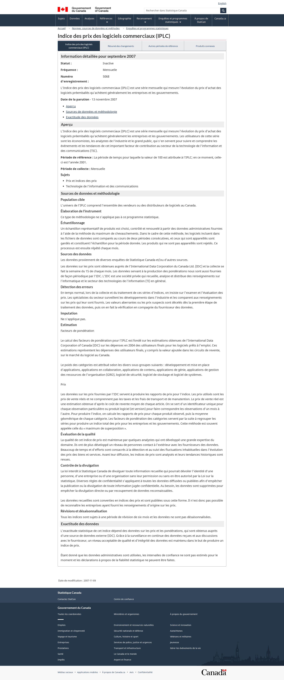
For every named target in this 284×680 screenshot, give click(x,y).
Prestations (63, 648)
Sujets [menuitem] (61, 18)
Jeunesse (174, 642)
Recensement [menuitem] (144, 18)
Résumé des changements (121, 46)
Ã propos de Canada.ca (113, 672)
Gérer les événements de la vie (185, 648)
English (222, 3)
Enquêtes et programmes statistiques (147, 28)
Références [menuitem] (106, 18)
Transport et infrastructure (127, 648)
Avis (132, 672)
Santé (60, 653)
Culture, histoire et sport (126, 636)
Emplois (62, 625)
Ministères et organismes (126, 614)
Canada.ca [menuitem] (220, 18)
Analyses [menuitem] (89, 18)
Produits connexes (205, 46)
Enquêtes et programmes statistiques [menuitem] (173, 20)
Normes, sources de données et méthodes (96, 28)
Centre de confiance (124, 599)
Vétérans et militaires (180, 636)
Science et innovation (180, 625)
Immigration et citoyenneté (71, 630)
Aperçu (71, 106)
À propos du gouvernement (183, 614)
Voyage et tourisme (67, 636)
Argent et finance (122, 659)
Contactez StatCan (67, 599)
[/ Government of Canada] (84, 10)
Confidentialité (145, 672)
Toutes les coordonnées (69, 614)
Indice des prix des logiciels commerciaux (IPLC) (78, 46)
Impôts (61, 659)
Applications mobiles (87, 672)
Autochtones (176, 630)
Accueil (62, 28)
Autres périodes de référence (163, 46)
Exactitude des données (82, 117)
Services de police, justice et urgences (133, 642)
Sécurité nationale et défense (128, 630)
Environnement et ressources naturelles (134, 625)
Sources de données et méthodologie (91, 112)
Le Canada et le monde (125, 653)
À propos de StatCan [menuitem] (201, 20)
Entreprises (63, 642)
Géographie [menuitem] (124, 18)
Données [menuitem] (75, 18)
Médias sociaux (65, 672)
